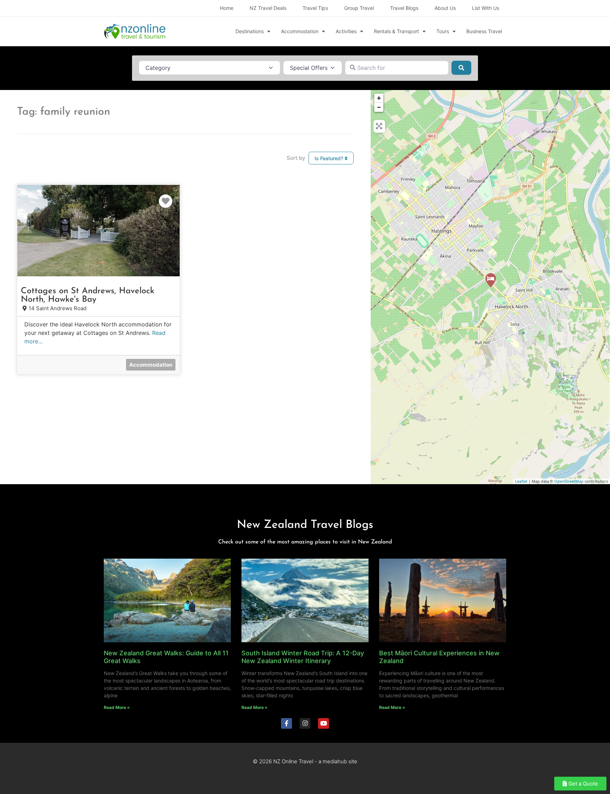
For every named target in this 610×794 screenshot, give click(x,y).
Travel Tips (315, 8)
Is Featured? (330, 158)
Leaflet (521, 481)
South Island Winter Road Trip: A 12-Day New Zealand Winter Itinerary (302, 656)
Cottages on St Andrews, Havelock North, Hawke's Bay (87, 295)
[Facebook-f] (286, 723)
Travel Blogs (404, 8)
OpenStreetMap (569, 481)
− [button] (379, 107)
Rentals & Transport (396, 31)
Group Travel (359, 8)
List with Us (485, 8)
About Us (445, 8)
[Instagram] (305, 723)
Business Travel (484, 31)
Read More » (117, 707)
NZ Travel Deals (268, 8)
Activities (346, 31)
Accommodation (299, 31)
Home (226, 8)
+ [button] (379, 98)
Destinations (249, 31)
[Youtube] (323, 723)
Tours (442, 31)
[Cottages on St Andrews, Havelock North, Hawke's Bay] (491, 280)
